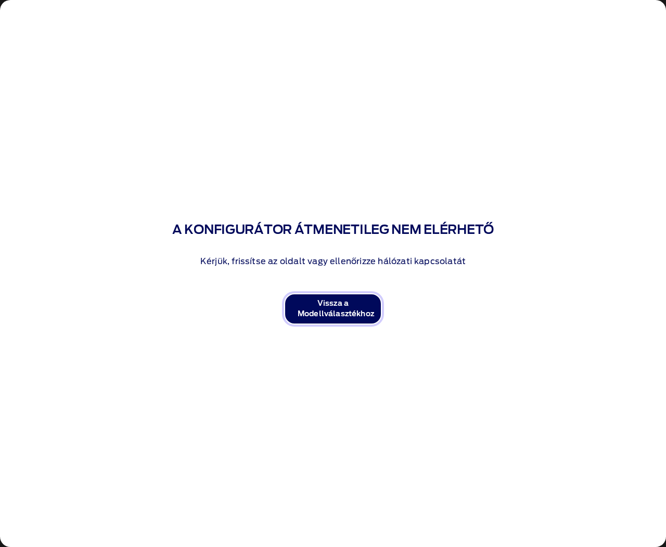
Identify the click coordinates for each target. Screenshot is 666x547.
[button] (333, 309)
